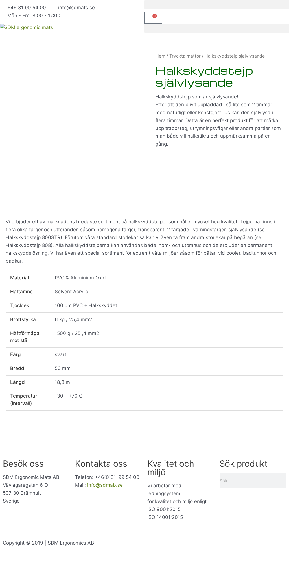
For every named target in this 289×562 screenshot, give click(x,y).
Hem (160, 56)
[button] (216, 4)
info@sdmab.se (105, 485)
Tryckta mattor (185, 56)
